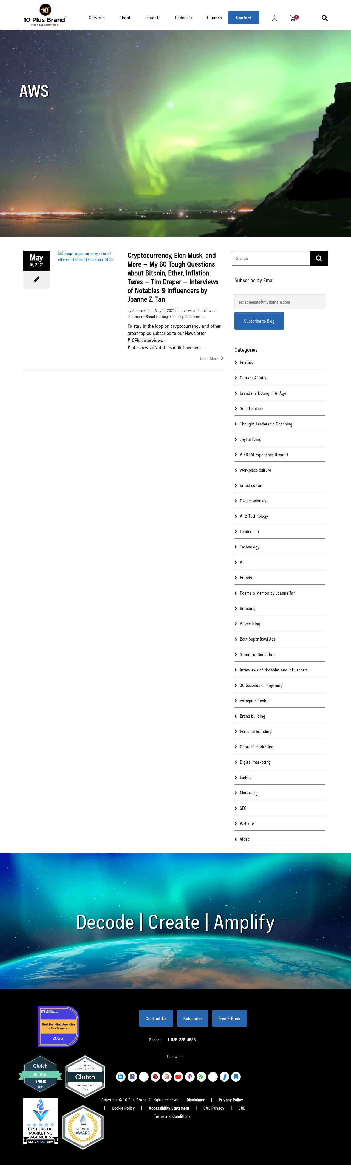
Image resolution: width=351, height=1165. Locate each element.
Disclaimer (196, 1099)
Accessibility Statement (169, 1107)
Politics (246, 362)
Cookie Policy (124, 1107)
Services (97, 17)
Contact (243, 17)
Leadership (249, 531)
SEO (243, 808)
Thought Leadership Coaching (266, 423)
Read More (209, 358)
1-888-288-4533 (182, 1039)
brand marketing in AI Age (263, 393)
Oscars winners (253, 500)
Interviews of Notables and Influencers (274, 669)
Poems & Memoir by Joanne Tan (268, 592)
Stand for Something (258, 654)
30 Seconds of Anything (261, 685)
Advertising (250, 623)
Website (247, 823)
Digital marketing (255, 761)
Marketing (249, 792)
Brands (246, 577)
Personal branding (255, 731)
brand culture (251, 485)
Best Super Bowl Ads (258, 639)
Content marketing (256, 746)
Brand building (157, 316)
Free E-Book (230, 1018)
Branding (176, 316)
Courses (214, 17)
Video (245, 838)
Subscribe (192, 1018)
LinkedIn (247, 777)
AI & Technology (254, 516)
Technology (250, 546)
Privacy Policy (231, 1099)
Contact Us (156, 1018)
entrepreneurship (255, 700)
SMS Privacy (214, 1107)
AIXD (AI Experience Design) (264, 454)
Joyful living (250, 439)
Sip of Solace (251, 408)
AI (242, 562)
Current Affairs (253, 377)
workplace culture (255, 469)
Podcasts (184, 17)
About (125, 17)
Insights (153, 17)
